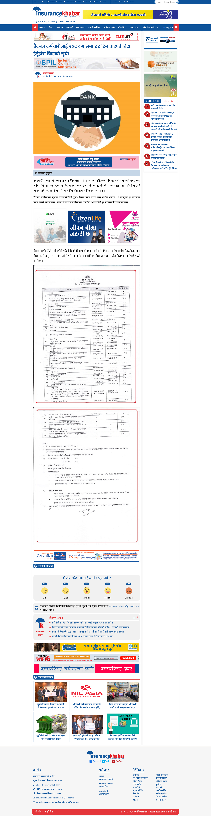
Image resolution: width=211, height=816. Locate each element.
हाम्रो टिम (49, 812)
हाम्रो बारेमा (38, 812)
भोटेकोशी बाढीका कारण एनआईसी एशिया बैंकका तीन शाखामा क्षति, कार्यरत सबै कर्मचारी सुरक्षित (87, 708)
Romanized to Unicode (72, 1)
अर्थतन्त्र (60, 27)
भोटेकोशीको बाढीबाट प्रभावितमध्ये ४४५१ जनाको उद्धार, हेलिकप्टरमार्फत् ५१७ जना (82, 636)
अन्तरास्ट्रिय (137, 784)
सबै (136, 617)
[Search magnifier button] (177, 2)
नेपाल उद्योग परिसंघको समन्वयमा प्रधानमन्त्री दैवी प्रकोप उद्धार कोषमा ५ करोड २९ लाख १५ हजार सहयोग (90, 627)
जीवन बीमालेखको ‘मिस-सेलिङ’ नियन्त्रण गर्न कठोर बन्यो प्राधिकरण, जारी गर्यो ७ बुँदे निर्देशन (164, 165)
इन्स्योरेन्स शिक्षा (94, 27)
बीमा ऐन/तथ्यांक (149, 27)
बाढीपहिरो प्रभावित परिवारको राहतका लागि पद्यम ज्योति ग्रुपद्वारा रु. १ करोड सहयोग (82, 623)
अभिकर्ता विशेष (109, 27)
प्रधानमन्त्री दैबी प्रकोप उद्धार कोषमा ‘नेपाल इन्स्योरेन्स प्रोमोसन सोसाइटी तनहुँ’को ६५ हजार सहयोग (88, 632)
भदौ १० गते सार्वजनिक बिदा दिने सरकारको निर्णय (163, 107)
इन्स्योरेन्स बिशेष (161, 778)
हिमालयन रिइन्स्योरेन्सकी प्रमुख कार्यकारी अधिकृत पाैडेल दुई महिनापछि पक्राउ (162, 116)
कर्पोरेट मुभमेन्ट (161, 793)
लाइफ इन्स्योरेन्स (162, 775)
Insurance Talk (116, 1)
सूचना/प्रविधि (138, 790)
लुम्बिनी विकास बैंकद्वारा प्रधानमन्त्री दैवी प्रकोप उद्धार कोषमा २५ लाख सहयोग (50, 708)
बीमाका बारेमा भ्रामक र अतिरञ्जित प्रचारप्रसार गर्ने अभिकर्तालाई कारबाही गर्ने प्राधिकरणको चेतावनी (164, 126)
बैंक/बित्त (121, 27)
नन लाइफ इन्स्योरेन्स (140, 778)
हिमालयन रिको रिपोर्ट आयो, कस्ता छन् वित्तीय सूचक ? (164, 156)
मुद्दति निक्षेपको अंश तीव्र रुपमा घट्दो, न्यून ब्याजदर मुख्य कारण (50, 737)
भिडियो (135, 800)
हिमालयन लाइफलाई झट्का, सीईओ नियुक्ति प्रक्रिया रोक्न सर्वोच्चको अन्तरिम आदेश (162, 137)
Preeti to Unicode (55, 1)
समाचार (42, 27)
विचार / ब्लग (133, 27)
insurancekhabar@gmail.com (124, 606)
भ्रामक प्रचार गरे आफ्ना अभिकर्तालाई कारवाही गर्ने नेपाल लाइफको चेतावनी (163, 147)
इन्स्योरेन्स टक (161, 800)
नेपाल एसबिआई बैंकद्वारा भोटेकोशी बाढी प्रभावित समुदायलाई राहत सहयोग (123, 708)
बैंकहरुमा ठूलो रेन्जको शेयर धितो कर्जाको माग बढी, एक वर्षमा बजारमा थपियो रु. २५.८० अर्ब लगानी (122, 739)
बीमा (50, 27)
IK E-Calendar (129, 1)
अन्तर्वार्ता (69, 27)
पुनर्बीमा (158, 784)
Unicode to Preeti (40, 1)
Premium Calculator (90, 1)
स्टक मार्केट (80, 27)
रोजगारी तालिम (161, 796)
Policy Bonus (104, 1)
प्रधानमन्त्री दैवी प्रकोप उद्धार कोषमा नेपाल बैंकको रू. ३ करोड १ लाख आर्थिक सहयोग (86, 739)
